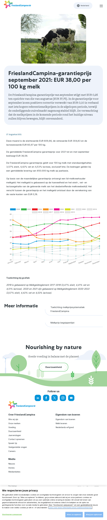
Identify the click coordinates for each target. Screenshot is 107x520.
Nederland (84, 6)
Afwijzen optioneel (94, 514)
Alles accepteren (74, 514)
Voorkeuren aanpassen (12, 514)
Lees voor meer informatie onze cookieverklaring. (70, 508)
